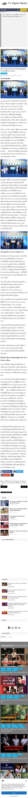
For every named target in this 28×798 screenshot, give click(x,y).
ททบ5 (7, 482)
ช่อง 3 (21, 668)
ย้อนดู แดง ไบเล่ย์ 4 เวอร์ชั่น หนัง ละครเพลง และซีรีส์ (16, 590)
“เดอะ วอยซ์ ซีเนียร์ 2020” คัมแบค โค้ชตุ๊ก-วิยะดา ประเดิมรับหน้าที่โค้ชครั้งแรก (24, 486)
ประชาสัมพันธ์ (3, 73)
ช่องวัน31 (22, 696)
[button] (26, 781)
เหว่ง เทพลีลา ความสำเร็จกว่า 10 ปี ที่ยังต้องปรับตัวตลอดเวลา (18, 502)
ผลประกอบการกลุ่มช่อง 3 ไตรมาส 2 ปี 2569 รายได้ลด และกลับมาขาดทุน (17, 612)
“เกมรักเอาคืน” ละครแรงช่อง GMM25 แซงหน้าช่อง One (4, 486)
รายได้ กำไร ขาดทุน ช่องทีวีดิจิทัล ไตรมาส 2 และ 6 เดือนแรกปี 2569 (17, 597)
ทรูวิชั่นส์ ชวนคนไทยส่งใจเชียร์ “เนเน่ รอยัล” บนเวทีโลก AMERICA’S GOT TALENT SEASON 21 (17, 604)
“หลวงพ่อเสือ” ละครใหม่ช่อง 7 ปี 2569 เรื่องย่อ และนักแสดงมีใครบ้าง (13, 730)
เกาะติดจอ (8, 670)
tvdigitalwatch (16, 481)
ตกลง (14, 793)
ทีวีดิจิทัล (18, 482)
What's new (9, 668)
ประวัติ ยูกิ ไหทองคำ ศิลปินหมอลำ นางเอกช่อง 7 (17, 516)
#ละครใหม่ (3, 668)
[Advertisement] (14, 32)
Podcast (11, 481)
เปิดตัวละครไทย (15, 727)
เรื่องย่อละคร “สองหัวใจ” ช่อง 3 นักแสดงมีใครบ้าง (18, 531)
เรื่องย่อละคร (15, 670)
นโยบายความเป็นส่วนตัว (14, 796)
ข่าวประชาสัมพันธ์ (5, 78)
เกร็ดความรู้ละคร (10, 697)
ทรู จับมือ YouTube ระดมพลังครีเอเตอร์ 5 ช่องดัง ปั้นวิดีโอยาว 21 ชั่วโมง (18, 524)
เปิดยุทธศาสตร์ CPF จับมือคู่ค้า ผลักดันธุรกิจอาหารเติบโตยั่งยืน (18, 509)
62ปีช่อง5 (7, 481)
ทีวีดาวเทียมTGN (12, 482)
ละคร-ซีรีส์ (3, 670)
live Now (23, 9)
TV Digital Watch (14, 75)
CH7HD (8, 725)
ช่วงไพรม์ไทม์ (15, 668)
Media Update (9, 696)
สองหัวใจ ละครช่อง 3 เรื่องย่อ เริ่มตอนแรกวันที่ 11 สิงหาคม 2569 (14, 759)
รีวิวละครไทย (20, 725)
